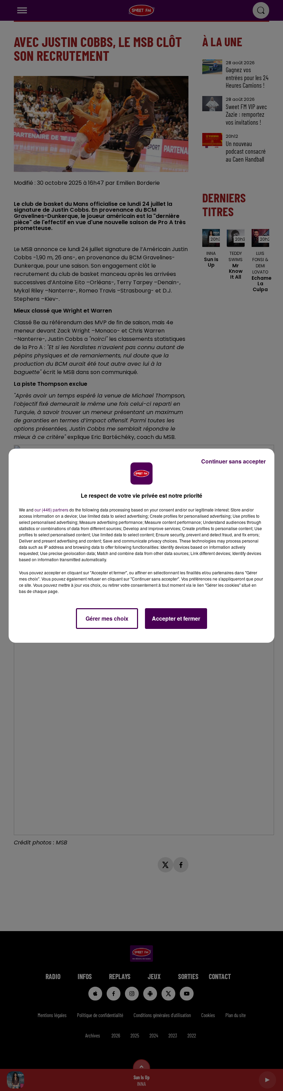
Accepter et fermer (176, 618)
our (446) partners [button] (51, 510)
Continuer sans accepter (233, 461)
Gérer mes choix (107, 618)
